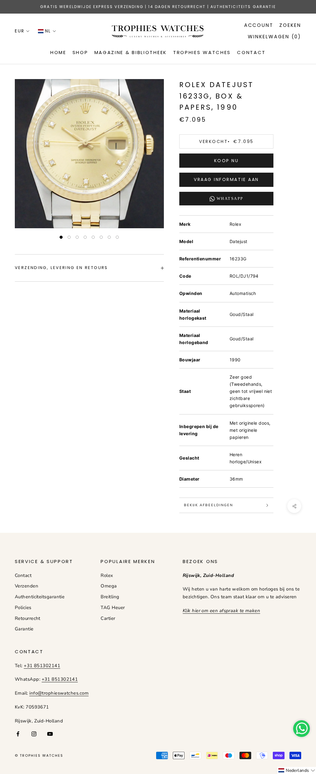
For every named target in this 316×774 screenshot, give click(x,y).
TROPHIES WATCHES (202, 52)
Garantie (24, 629)
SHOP (80, 52)
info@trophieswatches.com (59, 693)
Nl (48, 31)
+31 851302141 (42, 666)
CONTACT (251, 52)
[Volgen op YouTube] (50, 734)
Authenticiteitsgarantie (39, 597)
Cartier (108, 618)
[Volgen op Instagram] (34, 734)
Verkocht (226, 141)
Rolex (107, 575)
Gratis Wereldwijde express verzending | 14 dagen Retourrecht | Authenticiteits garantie (158, 6)
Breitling (110, 597)
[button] (296, 770)
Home (58, 52)
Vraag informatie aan (226, 179)
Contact (23, 575)
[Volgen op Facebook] (18, 734)
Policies (23, 607)
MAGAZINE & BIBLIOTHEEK (130, 52)
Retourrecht (27, 618)
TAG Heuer (113, 607)
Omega (109, 586)
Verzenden (26, 586)
